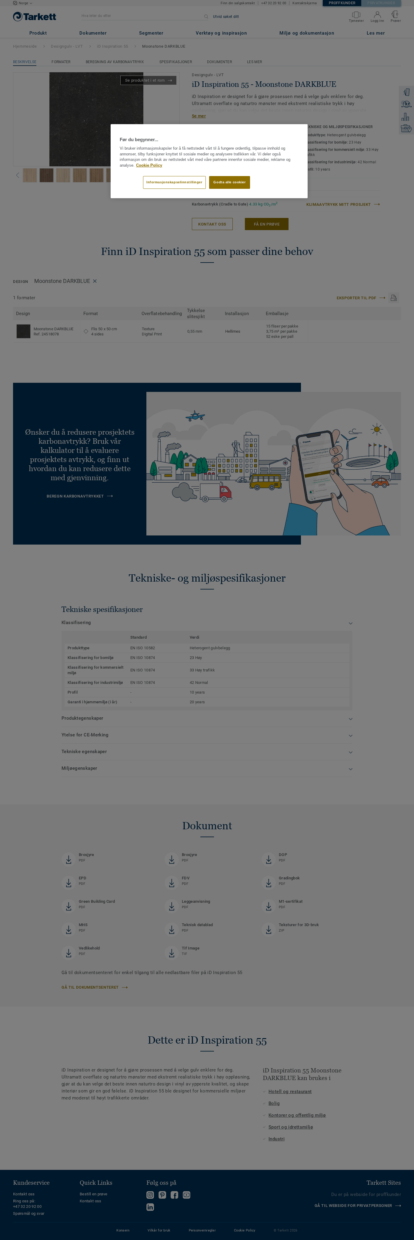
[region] (209, 161)
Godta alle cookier (229, 182)
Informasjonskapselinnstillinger (174, 182)
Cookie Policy (149, 165)
